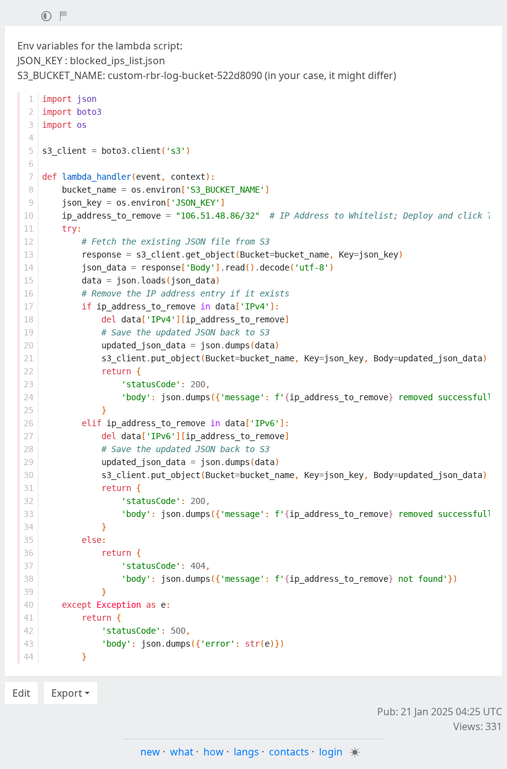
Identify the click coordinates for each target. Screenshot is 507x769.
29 (28, 462)
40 (28, 605)
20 (28, 345)
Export (66, 693)
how (213, 751)
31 (28, 488)
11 (28, 228)
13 (28, 254)
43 (28, 644)
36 (28, 553)
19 (28, 332)
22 (28, 371)
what (182, 751)
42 (28, 631)
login (331, 751)
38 (28, 579)
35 (28, 540)
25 (28, 410)
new (150, 751)
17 (28, 306)
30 (28, 475)
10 (28, 216)
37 (28, 566)
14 (28, 267)
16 (28, 293)
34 (28, 527)
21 (28, 358)
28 (28, 449)
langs (246, 751)
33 (28, 514)
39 (28, 592)
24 (28, 397)
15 (28, 280)
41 (28, 618)
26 (28, 423)
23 (28, 384)
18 (28, 319)
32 (28, 501)
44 (28, 657)
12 (28, 241)
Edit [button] (21, 693)
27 (28, 436)
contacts (289, 751)
